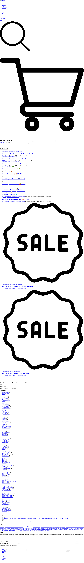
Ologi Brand (4, 469)
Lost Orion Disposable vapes (6, 452)
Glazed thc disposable (5, 437)
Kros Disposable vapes (5, 446)
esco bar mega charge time (6, 528)
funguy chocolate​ (4, 434)
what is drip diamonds (47, 530)
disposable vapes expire (43, 527)
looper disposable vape (5, 529)
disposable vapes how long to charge (50, 527)
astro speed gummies (5, 399)
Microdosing (4, 459)
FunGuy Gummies (5, 435)
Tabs (2, 498)
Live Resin (3, 449)
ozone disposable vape (57, 529)
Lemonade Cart (4, 448)
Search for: (1, 388)
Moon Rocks (4, 461)
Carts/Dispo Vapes (5, 409)
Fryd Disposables (4, 430)
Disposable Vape (27, 527)
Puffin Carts (4, 480)
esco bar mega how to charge (23, 528)
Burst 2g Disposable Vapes (6, 408)
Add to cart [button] (24, 288)
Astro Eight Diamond (5, 395)
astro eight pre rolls (5, 397)
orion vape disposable (49, 529)
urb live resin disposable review (34, 530)
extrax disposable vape (68, 528)
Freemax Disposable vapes (6, 427)
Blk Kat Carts (4, 403)
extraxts (3, 425)
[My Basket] (42, 136)
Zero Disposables (4, 511)
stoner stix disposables (5, 494)
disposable (3, 418)
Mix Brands (4, 460)
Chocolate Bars (4, 410)
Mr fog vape (4, 463)
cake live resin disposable (20, 527)
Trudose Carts (4, 501)
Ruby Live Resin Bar (5, 489)
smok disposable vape (14, 530)
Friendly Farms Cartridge (6, 428)
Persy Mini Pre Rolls (5, 473)
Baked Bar (3, 401)
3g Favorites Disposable (5, 393)
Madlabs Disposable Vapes (6, 457)
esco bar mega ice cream (43, 528)
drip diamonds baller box (74, 527)
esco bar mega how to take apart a (37, 528)
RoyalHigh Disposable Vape (6, 486)
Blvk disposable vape (5, 405)
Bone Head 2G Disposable (6, 406)
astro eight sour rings (5, 398)
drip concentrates (63, 527)
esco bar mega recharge (54, 528)
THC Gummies (4, 499)
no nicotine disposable (22, 529)
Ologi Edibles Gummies (5, 470)
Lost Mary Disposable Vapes (6, 451)
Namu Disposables (5, 466)
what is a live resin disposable (41, 530)
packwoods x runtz (73, 529)
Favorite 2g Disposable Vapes (6, 426)
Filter (26, 382)
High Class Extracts (5, 440)
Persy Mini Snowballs (5, 474)
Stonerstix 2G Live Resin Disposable (7, 497)
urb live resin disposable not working (26, 530)
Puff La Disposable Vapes (6, 478)
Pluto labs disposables (5, 476)
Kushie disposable (5, 447)
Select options (7, 155)
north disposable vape (41, 529)
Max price (13, 382)
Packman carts (4, 471)
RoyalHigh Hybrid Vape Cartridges (7, 487)
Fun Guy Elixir (4, 433)
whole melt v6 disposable (6, 506)
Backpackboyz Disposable (6, 400)
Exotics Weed (4, 424)
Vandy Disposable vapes (5, 504)
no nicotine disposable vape (31, 529)
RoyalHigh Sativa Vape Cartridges (7, 488)
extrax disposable (62, 528)
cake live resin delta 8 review (8, 527)
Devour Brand (4, 417)
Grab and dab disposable (6, 438)
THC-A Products (20, 530)
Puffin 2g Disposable (5, 479)
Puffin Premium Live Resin (6, 483)
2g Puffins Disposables (5, 392)
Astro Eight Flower (5, 396)
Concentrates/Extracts (5, 414)
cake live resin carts (2, 527)
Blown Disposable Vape (5, 404)
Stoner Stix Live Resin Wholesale (7, 496)
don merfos (3, 420)
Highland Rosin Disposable (6, 441)
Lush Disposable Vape (5, 455)
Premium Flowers (4, 477)
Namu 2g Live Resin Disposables (7, 465)
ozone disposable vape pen (66, 529)
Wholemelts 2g (4, 507)
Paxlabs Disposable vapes (6, 472)
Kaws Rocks (4, 445)
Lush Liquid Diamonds (5, 456)
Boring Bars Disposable (5, 407)
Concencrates (4, 413)
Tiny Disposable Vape (5, 500)
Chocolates (3, 411)
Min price (1, 382)
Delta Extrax (4, 416)
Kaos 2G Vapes (4, 444)
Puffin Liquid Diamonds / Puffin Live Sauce (9, 481)
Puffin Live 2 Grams (5, 482)
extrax (58, 528)
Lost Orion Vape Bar (5, 453)
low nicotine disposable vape (13, 529)
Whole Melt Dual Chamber (6, 505)
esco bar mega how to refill (30, 528)
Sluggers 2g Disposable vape (6, 490)
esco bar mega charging (12, 528)
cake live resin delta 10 (14, 527)
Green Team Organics (5, 439)
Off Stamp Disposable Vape (6, 468)
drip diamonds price (79, 527)
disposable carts (4, 419)
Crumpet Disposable (5, 415)
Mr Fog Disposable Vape (6, 462)
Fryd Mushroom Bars (5, 432)
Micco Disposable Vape (5, 458)
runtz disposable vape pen (5, 530)
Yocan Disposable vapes (5, 509)
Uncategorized (4, 503)
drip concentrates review (68, 527)
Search (14, 388)
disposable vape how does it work (36, 527)
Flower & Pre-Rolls (75, 528)
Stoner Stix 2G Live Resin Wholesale (7, 493)
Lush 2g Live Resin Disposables (7, 454)
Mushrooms (4, 464)
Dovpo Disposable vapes (6, 422)
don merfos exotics (5, 421)
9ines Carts (3, 394)
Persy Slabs (3, 475)
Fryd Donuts (4, 431)
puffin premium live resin (78, 529)
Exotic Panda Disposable (6, 423)
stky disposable (4, 492)
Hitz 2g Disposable (5, 442)
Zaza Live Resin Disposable (6, 510)
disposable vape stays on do (58, 527)
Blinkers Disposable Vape (6, 402)
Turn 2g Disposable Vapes (6, 502)
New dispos (4, 467)
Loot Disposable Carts (5, 450)
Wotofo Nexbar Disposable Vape (7, 508)
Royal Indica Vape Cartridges (6, 485)
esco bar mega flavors (17, 528)
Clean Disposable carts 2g (6, 412)
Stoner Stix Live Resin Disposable (7, 495)
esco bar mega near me (49, 528)
